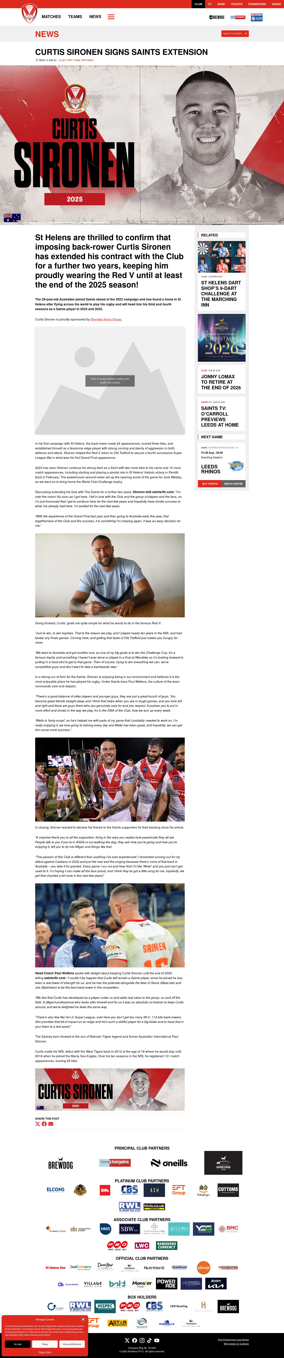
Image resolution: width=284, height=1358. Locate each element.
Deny (45, 1344)
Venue (276, 4)
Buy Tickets (209, 483)
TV (210, 4)
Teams (75, 16)
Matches (51, 16)
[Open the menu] (111, 17)
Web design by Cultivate (236, 1343)
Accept (18, 1344)
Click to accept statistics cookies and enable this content (110, 380)
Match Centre (234, 483)
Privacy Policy (45, 1352)
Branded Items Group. (106, 319)
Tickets (236, 4)
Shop (221, 4)
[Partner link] (60, 1163)
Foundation (257, 4)
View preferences (72, 1344)
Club (198, 4)
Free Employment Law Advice (233, 1339)
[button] (83, 1319)
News (95, 16)
